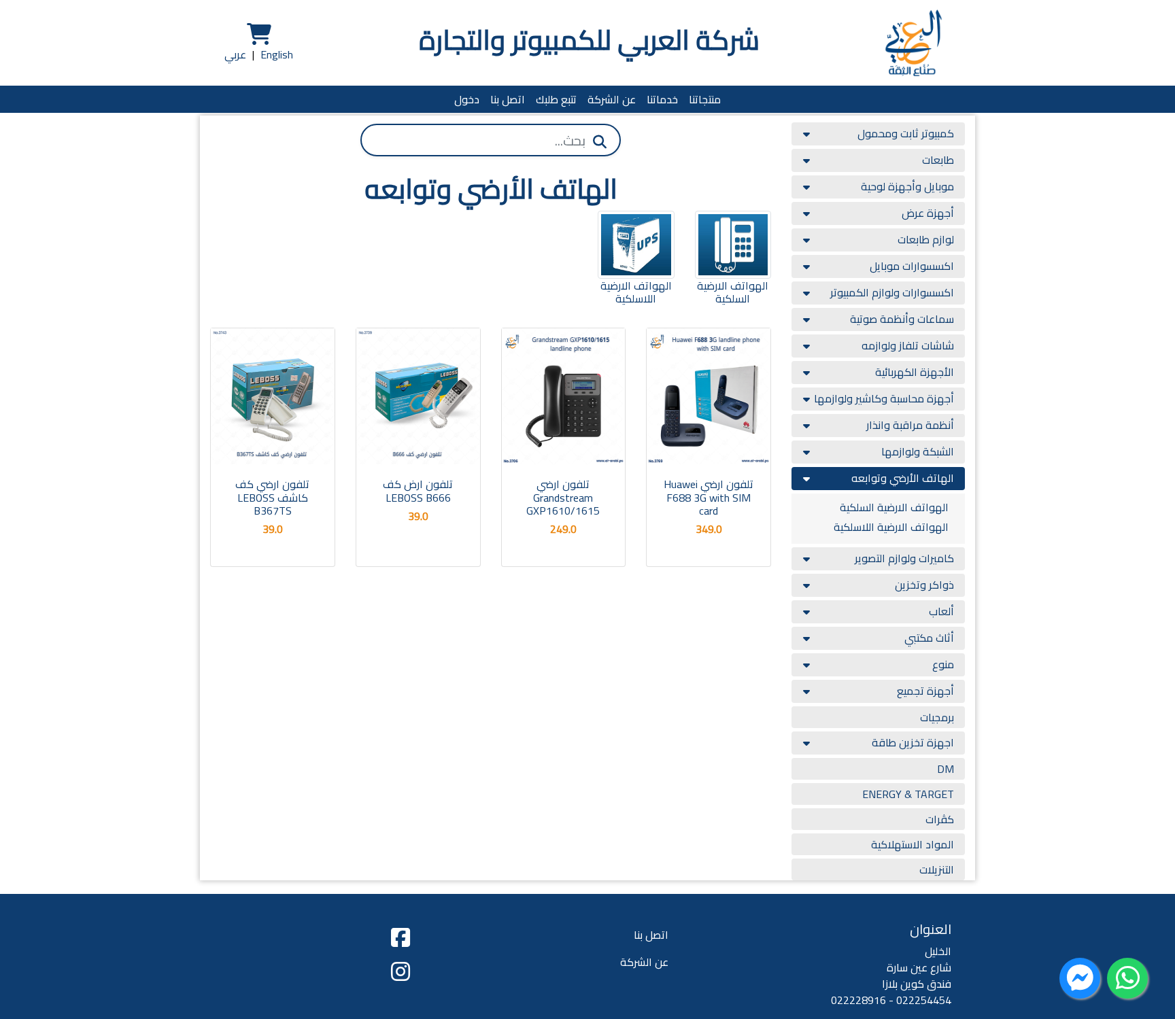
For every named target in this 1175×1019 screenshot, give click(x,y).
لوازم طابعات (926, 239)
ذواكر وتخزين (924, 584)
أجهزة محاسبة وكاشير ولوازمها (884, 398)
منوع (943, 664)
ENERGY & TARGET (908, 794)
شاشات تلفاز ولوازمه (908, 345)
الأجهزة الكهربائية (914, 372)
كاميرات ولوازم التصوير (904, 558)
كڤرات (939, 819)
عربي (235, 54)
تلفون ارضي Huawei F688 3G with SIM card (708, 497)
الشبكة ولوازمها (917, 451)
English (276, 54)
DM (945, 769)
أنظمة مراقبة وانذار (910, 425)
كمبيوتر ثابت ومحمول (905, 133)
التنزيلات (936, 869)
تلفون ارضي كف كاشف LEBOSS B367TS (272, 497)
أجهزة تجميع (925, 690)
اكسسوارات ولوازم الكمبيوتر (892, 292)
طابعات (938, 160)
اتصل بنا (507, 99)
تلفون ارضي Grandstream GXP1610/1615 (563, 497)
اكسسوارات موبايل (912, 266)
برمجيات (937, 717)
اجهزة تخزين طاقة (913, 742)
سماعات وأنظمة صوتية (902, 319)
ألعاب (941, 611)
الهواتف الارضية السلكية (894, 507)
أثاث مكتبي (929, 637)
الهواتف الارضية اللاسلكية (891, 527)
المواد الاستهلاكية (912, 844)
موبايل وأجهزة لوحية (907, 186)
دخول (466, 99)
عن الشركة (612, 99)
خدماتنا (662, 99)
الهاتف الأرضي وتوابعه (902, 478)
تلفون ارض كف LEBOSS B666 (418, 490)
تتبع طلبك (556, 99)
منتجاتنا (705, 99)
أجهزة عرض (928, 213)
